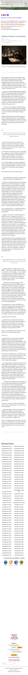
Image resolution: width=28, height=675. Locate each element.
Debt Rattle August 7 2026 (19, 463)
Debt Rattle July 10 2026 (18, 495)
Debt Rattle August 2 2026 (6, 470)
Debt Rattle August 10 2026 (7, 461)
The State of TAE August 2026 (6, 455)
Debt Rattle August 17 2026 (19, 452)
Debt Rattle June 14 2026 (19, 524)
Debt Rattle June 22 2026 (19, 515)
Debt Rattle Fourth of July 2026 (19, 502)
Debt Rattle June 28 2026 (19, 509)
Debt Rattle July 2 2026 (19, 504)
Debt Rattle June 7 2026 (6, 533)
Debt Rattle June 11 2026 (6, 528)
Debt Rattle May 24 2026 (6, 548)
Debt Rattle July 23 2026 (6, 481)
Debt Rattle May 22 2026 (6, 550)
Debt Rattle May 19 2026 (18, 552)
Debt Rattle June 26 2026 (19, 511)
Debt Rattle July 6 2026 (19, 500)
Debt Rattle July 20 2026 (18, 483)
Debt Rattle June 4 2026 (19, 535)
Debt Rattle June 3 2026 (6, 537)
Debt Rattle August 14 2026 (7, 457)
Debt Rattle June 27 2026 (6, 511)
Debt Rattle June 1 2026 (6, 539)
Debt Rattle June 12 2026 (19, 526)
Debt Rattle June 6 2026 (19, 533)
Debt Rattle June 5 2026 (6, 535)
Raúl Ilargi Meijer (12, 40)
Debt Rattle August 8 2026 (6, 463)
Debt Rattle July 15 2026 (6, 491)
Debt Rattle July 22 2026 (18, 481)
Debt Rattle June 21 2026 (6, 517)
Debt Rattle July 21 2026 (6, 483)
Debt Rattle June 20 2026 (19, 517)
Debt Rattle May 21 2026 (18, 550)
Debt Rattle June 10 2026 (19, 528)
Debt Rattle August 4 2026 (6, 468)
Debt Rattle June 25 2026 (6, 513)
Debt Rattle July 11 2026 (6, 495)
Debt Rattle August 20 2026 (7, 450)
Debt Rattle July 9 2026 (6, 498)
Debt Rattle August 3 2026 (19, 468)
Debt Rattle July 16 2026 (18, 487)
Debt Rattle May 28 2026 (6, 544)
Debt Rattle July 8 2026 (19, 498)
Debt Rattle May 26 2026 (6, 546)
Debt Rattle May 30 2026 (6, 541)
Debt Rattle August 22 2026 (7, 448)
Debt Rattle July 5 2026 (6, 502)
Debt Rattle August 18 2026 (7, 452)
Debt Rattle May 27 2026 (18, 544)
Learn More (16, 4)
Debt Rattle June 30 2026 (19, 506)
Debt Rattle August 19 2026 (19, 450)
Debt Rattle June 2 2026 (19, 537)
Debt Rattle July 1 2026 (6, 506)
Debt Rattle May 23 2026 (18, 548)
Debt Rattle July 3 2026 (6, 504)
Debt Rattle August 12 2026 (7, 459)
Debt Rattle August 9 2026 (19, 461)
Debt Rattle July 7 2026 (6, 500)
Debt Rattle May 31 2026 (18, 539)
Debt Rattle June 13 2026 (6, 526)
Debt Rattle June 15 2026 (6, 524)
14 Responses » (7, 42)
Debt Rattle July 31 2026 (6, 472)
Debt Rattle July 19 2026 (6, 485)
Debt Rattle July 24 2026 (18, 479)
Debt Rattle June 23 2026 (6, 515)
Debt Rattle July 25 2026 (6, 479)
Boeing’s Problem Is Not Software (14, 36)
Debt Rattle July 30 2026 (18, 472)
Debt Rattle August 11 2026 (19, 459)
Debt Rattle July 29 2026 (6, 474)
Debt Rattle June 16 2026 (19, 522)
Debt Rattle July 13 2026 (6, 493)
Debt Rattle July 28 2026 (18, 474)
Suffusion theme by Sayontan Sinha (14, 671)
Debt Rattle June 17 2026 (6, 522)
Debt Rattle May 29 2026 (18, 541)
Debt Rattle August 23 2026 (19, 446)
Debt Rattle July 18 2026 (18, 485)
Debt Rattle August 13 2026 (19, 457)
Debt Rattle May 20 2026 (6, 552)
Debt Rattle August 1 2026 (19, 470)
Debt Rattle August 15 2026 (19, 455)
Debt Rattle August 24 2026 (7, 446)
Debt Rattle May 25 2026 (18, 546)
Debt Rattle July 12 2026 (18, 493)
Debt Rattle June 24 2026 (19, 513)
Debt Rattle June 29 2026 (6, 509)
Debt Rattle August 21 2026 (19, 448)
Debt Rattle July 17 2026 (6, 487)
